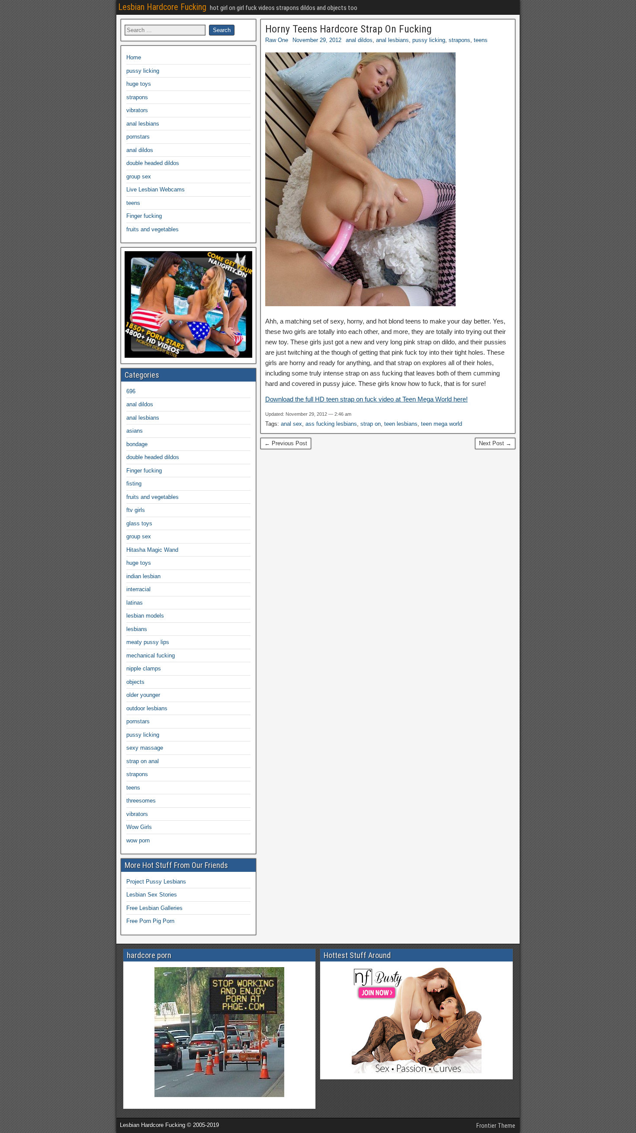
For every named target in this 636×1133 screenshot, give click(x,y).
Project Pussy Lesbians (156, 881)
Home (133, 57)
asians (134, 430)
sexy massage (144, 748)
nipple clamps (143, 668)
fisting (133, 483)
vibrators (137, 110)
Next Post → (495, 443)
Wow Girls (139, 827)
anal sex (291, 424)
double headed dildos (152, 163)
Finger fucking (144, 216)
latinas (134, 602)
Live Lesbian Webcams (155, 189)
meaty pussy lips (147, 642)
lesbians (136, 629)
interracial (138, 589)
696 (130, 391)
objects (135, 682)
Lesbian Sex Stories (151, 894)
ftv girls (135, 510)
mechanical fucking (150, 655)
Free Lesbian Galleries (154, 908)
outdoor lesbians (146, 708)
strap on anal (142, 761)
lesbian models (145, 615)
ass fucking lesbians (331, 424)
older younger (143, 695)
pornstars (138, 136)
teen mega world (441, 424)
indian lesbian (143, 576)
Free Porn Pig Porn (150, 921)
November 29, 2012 (316, 40)
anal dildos (359, 40)
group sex (138, 176)
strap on (370, 424)
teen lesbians (401, 424)
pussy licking (428, 40)
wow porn (138, 840)
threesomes (141, 800)
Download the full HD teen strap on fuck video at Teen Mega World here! (366, 399)
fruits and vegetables (152, 229)
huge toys (138, 84)
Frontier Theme (495, 1126)
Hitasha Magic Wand (152, 550)
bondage (137, 444)
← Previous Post (285, 443)
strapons (459, 40)
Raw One (276, 40)
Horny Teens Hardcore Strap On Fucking (348, 29)
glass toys (139, 523)
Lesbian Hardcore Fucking (162, 7)
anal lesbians (392, 40)
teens (481, 40)
